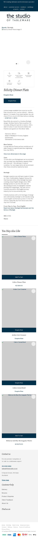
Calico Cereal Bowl (19, 388)
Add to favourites (33, 238)
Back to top (15, 525)
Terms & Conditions (24, 527)
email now (8, 118)
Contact (4, 527)
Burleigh (10, 28)
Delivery (4, 489)
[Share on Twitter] (11, 218)
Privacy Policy (6, 529)
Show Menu (3, 17)
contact (22, 9)
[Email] (14, 218)
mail (16, 4)
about (5, 7)
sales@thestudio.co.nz (9, 469)
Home (3, 525)
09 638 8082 (6, 466)
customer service (14, 7)
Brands (4, 28)
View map (5, 480)
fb (19, 4)
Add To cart (19, 277)
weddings (30, 7)
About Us (5, 503)
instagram (21, 4)
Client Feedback (7, 500)
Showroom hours (24, 525)
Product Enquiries (8, 496)
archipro (25, 515)
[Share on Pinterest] (17, 218)
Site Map (8, 525)
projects (15, 9)
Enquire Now (12, 101)
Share (6, 219)
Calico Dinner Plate (19, 282)
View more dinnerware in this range (15, 154)
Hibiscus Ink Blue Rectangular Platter (19, 441)
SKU (5, 216)
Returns (4, 493)
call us (15, 118)
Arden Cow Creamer (19, 335)
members (23, 7)
